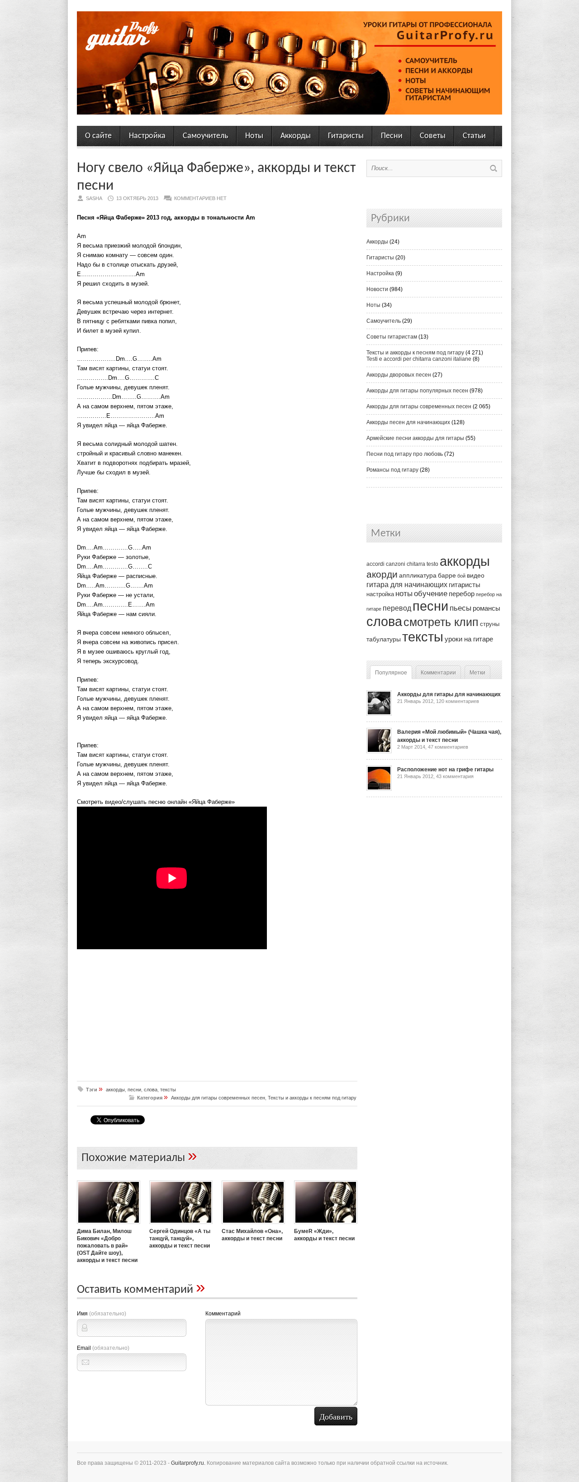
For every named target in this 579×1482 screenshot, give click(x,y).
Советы (433, 136)
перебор (462, 594)
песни (134, 1089)
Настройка (147, 136)
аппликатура (418, 575)
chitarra (416, 564)
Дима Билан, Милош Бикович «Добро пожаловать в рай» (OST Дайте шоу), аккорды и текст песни (107, 1245)
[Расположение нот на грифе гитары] (379, 789)
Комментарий (223, 1313)
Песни (392, 136)
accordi (375, 564)
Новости (377, 289)
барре (447, 575)
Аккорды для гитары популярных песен (417, 390)
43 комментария (455, 776)
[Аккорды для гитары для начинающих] (379, 714)
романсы (486, 608)
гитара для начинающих (406, 584)
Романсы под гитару (392, 470)
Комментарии (438, 672)
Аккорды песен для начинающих (408, 422)
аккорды (115, 1089)
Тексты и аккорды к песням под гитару (312, 1097)
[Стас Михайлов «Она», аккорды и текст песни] (253, 1225)
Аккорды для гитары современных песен (218, 1097)
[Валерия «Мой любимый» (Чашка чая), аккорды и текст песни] (379, 751)
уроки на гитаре (469, 639)
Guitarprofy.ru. (188, 1463)
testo (432, 564)
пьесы (460, 608)
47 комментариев (448, 747)
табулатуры (383, 639)
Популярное (391, 672)
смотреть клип (441, 622)
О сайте (98, 136)
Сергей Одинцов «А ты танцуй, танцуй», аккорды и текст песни (179, 1238)
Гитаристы (346, 136)
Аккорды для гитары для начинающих (449, 694)
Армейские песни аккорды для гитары (415, 438)
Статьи (474, 136)
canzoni (395, 564)
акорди (382, 574)
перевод (397, 608)
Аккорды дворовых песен (398, 375)
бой (461, 575)
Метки (477, 672)
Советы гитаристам (391, 337)
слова (150, 1089)
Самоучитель (205, 136)
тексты (168, 1089)
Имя (101, 1313)
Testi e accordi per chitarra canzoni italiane (418, 359)
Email (103, 1348)
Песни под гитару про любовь (404, 454)
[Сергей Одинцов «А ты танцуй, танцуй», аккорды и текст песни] (181, 1225)
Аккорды (295, 136)
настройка (380, 594)
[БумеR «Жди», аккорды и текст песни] (325, 1225)
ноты (404, 593)
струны (489, 624)
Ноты (254, 136)
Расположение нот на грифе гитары (445, 769)
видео (475, 575)
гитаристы (464, 584)
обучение (430, 593)
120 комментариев (457, 701)
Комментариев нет (200, 198)
